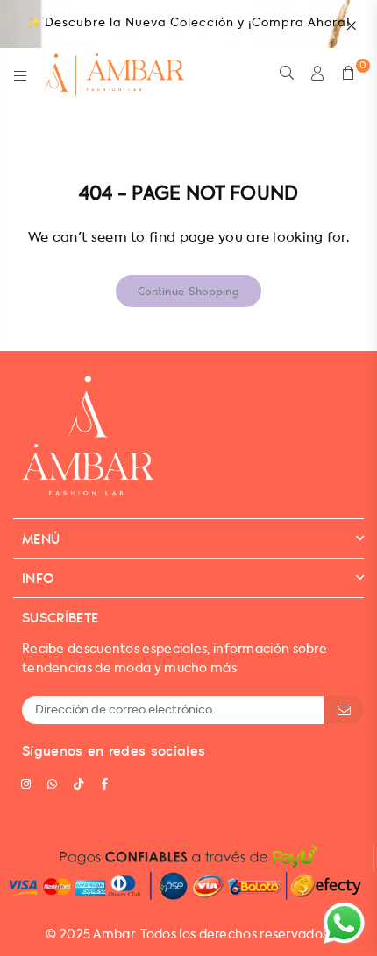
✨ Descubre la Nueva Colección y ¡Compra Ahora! (188, 23)
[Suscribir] (344, 710)
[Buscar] (287, 74)
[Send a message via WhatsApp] (344, 923)
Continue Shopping (188, 291)
